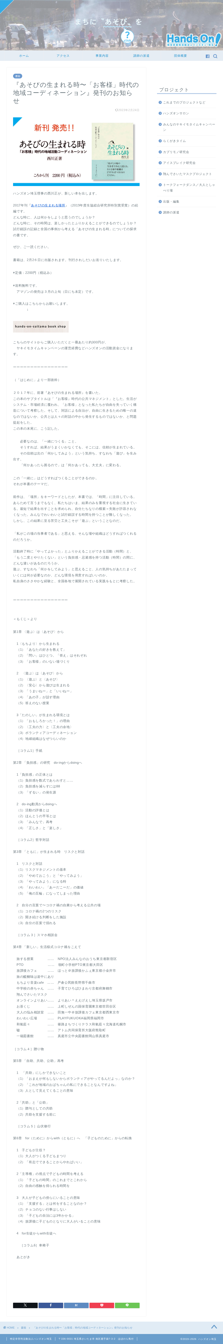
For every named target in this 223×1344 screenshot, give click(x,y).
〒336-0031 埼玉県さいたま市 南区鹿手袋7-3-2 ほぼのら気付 (96, 1338)
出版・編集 (171, 201)
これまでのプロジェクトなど (184, 102)
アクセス (63, 56)
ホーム (24, 56)
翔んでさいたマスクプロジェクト (187, 174)
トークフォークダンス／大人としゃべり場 (189, 187)
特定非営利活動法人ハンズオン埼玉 (31, 1338)
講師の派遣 (141, 56)
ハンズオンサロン (176, 113)
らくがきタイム (174, 141)
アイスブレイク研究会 (179, 163)
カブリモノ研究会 (176, 152)
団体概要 (180, 56)
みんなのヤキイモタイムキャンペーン (189, 127)
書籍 (17, 76)
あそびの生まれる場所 (48, 205)
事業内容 (102, 56)
